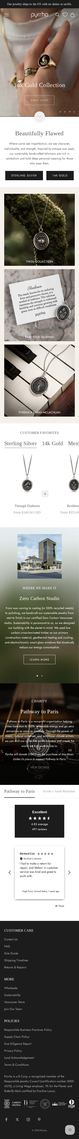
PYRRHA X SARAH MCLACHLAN (39, 412)
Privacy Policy (13, 1051)
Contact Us (11, 939)
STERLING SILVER (24, 175)
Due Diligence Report (17, 1044)
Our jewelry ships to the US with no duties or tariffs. (39, 4)
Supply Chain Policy (16, 1037)
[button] (10, 872)
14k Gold (52, 443)
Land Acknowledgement (19, 1058)
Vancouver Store (14, 1002)
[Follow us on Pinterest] (39, 1119)
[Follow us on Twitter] (17, 1119)
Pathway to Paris (19, 791)
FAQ (7, 946)
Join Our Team (13, 1009)
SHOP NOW (39, 98)
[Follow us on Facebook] (6, 1119)
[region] (39, 62)
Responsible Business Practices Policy (28, 1030)
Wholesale (10, 988)
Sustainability (12, 995)
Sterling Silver (20, 443)
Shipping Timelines (16, 960)
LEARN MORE (40, 660)
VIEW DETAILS (39, 767)
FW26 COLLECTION (40, 261)
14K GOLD (60, 175)
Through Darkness (27, 506)
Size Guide (11, 953)
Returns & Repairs (15, 967)
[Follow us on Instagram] (28, 1119)
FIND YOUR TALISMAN (39, 337)
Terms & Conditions (16, 1065)
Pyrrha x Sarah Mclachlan (59, 791)
